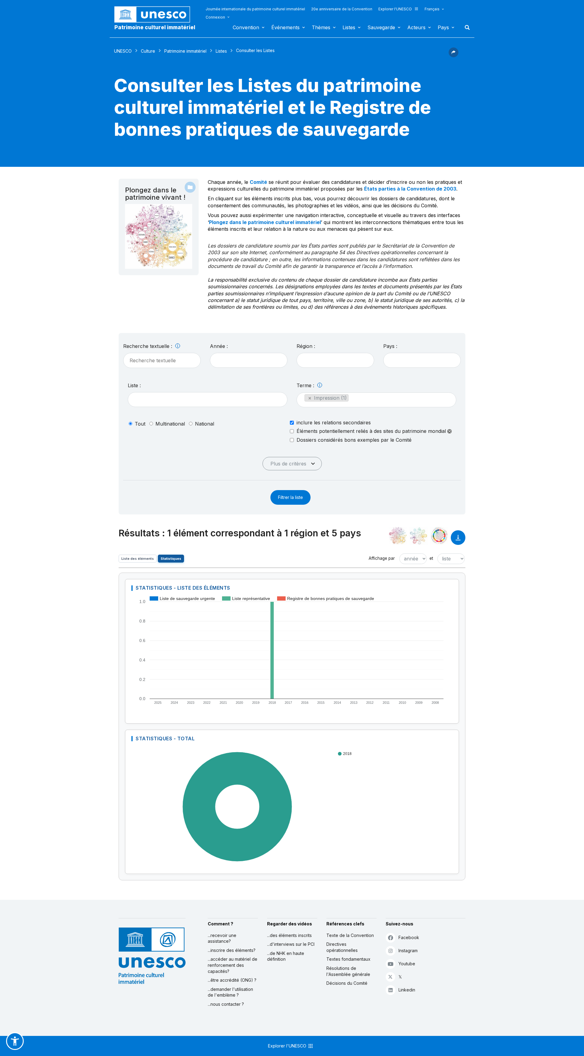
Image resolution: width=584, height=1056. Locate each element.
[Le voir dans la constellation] (398, 536)
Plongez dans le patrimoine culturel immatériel (265, 222)
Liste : (134, 385)
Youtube (406, 963)
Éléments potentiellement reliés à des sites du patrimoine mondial (372, 431)
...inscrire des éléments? (231, 950)
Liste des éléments (137, 558)
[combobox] (248, 360)
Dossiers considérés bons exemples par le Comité (354, 440)
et (431, 558)
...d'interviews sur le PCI (291, 944)
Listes (348, 27)
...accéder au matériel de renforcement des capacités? (232, 965)
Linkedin (406, 989)
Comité (258, 182)
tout (140, 424)
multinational (170, 424)
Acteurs (416, 27)
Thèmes (321, 27)
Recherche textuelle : (148, 346)
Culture (148, 51)
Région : (306, 346)
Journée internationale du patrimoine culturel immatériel (255, 9)
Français (432, 9)
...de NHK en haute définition (285, 956)
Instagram (408, 950)
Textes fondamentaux (348, 959)
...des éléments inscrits (289, 935)
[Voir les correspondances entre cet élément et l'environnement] (418, 536)
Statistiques (171, 558)
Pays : (390, 346)
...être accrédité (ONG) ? (232, 980)
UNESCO (123, 51)
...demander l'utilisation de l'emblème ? (230, 992)
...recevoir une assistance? (222, 938)
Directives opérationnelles (342, 947)
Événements (285, 27)
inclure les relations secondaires (334, 422)
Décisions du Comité (346, 983)
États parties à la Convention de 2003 (410, 189)
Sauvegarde (381, 27)
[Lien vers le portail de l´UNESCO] (155, 14)
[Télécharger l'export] (458, 540)
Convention (246, 27)
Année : (219, 346)
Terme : (306, 385)
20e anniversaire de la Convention (341, 9)
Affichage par (382, 558)
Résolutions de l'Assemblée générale (348, 971)
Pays (443, 27)
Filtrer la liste (290, 497)
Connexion (215, 17)
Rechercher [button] (465, 27)
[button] (453, 55)
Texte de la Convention (350, 935)
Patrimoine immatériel (185, 51)
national (204, 424)
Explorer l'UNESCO (395, 9)
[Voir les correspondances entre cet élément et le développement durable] (439, 536)
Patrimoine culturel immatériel (154, 27)
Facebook (408, 937)
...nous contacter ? (226, 1004)
